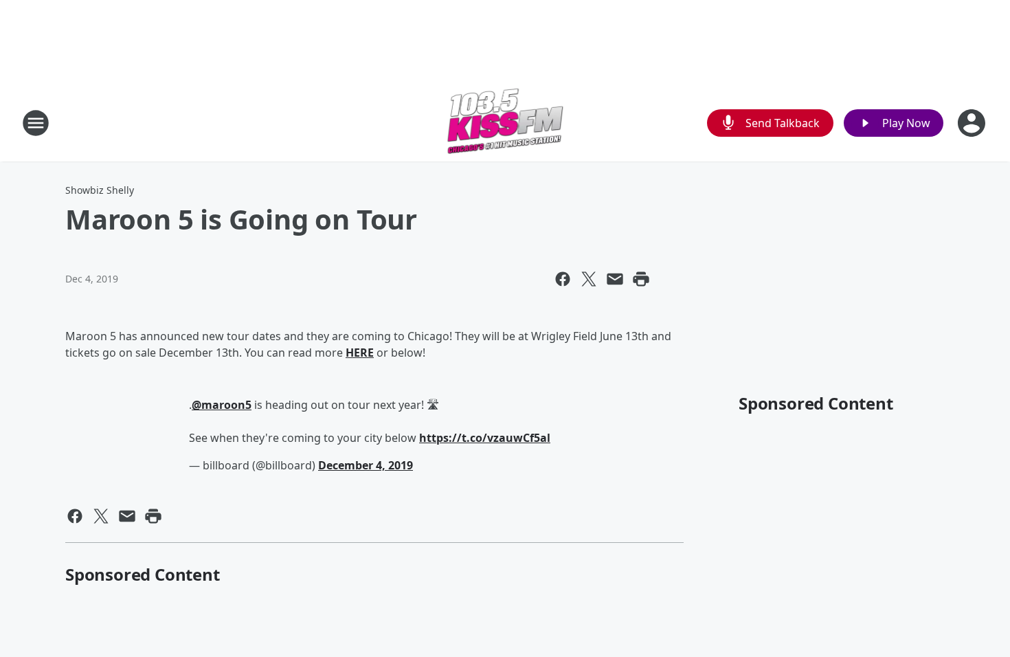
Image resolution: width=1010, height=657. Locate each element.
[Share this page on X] (588, 279)
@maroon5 (221, 404)
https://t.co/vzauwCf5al (484, 437)
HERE (360, 352)
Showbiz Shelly (99, 190)
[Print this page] (641, 279)
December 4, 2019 (365, 465)
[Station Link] (505, 123)
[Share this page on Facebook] (562, 279)
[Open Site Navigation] (35, 123)
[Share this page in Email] (615, 279)
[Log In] (973, 123)
